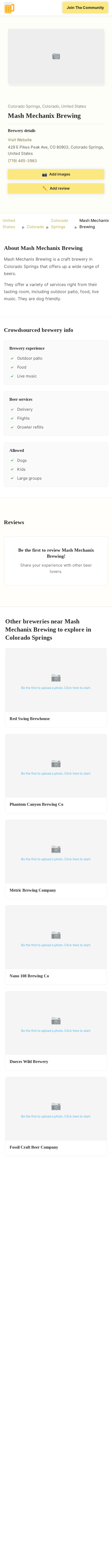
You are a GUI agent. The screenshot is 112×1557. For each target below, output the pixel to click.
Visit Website (20, 139)
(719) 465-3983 (22, 160)
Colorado (35, 226)
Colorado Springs (59, 223)
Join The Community (85, 7)
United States (9, 223)
